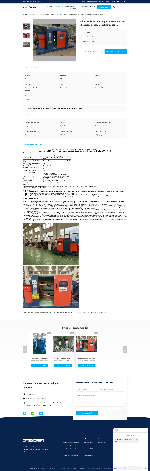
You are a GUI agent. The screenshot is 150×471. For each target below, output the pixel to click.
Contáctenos (85, 6)
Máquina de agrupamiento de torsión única (43, 312)
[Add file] (115, 468)
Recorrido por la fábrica (89, 446)
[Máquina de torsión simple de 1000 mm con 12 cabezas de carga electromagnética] (54, 40)
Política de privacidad (35, 468)
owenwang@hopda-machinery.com (36, 398)
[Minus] (146, 430)
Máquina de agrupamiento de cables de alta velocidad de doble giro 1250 (111, 361)
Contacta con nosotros (89, 455)
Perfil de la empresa (88, 442)
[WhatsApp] (27, 414)
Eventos (92, 6)
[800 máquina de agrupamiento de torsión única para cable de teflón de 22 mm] (63, 343)
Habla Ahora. (104, 7)
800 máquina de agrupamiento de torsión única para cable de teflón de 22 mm (63, 361)
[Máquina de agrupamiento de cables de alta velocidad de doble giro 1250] (110, 343)
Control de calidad (88, 449)
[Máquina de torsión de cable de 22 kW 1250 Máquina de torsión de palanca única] (86, 343)
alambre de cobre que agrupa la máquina (69, 312)
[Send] (145, 468)
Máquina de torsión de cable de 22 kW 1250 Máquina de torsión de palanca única (86, 361)
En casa (27, 14)
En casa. (49, 6)
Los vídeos (65, 6)
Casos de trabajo (102, 442)
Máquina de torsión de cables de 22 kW (94, 312)
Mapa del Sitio (87, 452)
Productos (57, 6)
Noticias (100, 445)
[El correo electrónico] (43, 414)
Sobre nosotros (73, 7)
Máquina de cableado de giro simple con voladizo (49, 14)
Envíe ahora (86, 413)
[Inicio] (30, 7)
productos (32, 14)
